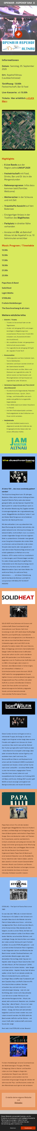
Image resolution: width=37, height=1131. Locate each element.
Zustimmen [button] (28, 1128)
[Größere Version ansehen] (18, 130)
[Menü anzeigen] (34, 3)
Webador (18, 1102)
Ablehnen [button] (13, 1128)
